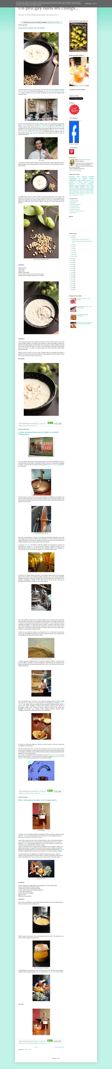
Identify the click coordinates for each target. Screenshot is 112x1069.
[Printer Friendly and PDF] (50, 423)
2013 (72, 281)
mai (73, 248)
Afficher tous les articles (53, 22)
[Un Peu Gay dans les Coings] (74, 142)
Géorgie (71, 190)
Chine (84, 180)
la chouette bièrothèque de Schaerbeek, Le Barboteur (34, 125)
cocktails (25, 835)
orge (35, 425)
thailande (87, 189)
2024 (72, 260)
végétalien (73, 180)
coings (85, 177)
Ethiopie (78, 192)
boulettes (77, 188)
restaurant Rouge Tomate (58, 126)
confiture (91, 185)
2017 (72, 274)
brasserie (32, 793)
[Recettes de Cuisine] (74, 114)
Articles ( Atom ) (27, 1049)
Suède (88, 192)
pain (76, 185)
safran (83, 189)
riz (76, 182)
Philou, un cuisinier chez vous (77, 211)
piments (73, 177)
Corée (86, 182)
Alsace (80, 189)
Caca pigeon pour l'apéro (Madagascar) (82, 315)
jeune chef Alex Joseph (44, 126)
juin (73, 246)
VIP (39, 793)
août (73, 237)
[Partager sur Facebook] (60, 423)
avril (73, 250)
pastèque (92, 192)
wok (85, 188)
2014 (72, 280)
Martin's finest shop (53, 755)
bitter (24, 1043)
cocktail (27, 1043)
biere (24, 793)
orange (43, 1043)
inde (79, 177)
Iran (79, 183)
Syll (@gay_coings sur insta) (83, 159)
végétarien (74, 178)
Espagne (92, 189)
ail (81, 178)
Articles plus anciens (59, 1047)
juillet (73, 244)
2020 (72, 268)
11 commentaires (42, 423)
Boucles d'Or (73, 202)
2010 (72, 287)
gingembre (73, 183)
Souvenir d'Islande (89, 190)
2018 (72, 272)
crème (24, 425)
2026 (72, 235)
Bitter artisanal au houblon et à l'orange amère (37, 800)
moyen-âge (72, 193)
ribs (76, 194)
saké (84, 192)
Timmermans (28, 545)
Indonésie (72, 188)
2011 (72, 285)
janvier (73, 256)
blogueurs (27, 793)
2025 (72, 258)
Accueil (36, 1047)
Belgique (78, 186)
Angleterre (72, 185)
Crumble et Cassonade (75, 204)
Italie (92, 186)
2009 (72, 289)
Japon (91, 178)
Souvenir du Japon (90, 193)
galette (82, 188)
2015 (72, 278)
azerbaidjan (77, 193)
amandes (91, 182)
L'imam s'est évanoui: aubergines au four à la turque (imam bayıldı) (85, 323)
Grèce (89, 186)
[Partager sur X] (58, 423)
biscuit (92, 180)
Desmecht (61, 849)
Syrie (70, 194)
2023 (72, 262)
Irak (78, 194)
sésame (72, 186)
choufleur (73, 194)
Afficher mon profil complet (75, 170)
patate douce (76, 190)
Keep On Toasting (53, 464)
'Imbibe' (25, 843)
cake (88, 188)
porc (88, 180)
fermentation (82, 185)
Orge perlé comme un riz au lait (31, 28)
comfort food (76, 189)
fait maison (31, 1043)
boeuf (87, 185)
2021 (72, 266)
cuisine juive (82, 190)
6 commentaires (42, 791)
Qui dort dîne (73, 212)
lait (30, 425)
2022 (72, 264)
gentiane (36, 1043)
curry (79, 180)
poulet (86, 178)
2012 (72, 283)
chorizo (81, 192)
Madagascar (83, 193)
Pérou (74, 192)
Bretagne (84, 186)
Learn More (88, 3)
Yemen (80, 194)
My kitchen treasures (75, 209)
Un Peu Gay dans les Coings (75, 120)
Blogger (58, 1058)
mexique (72, 182)
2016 (72, 276)
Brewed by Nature (22, 91)
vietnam (92, 188)
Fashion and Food (74, 206)
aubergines (91, 183)
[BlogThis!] (57, 423)
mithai (70, 192)
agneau (81, 182)
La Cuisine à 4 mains (75, 207)
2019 (72, 270)
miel (32, 425)
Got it (95, 3)
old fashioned (53, 971)
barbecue (84, 183)
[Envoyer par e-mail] (55, 423)
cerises (71, 189)
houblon (27, 425)
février (73, 254)
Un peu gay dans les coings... (48, 8)
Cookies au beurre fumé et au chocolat (80, 239)
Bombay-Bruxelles (74, 200)
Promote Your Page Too (74, 144)
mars (73, 252)
